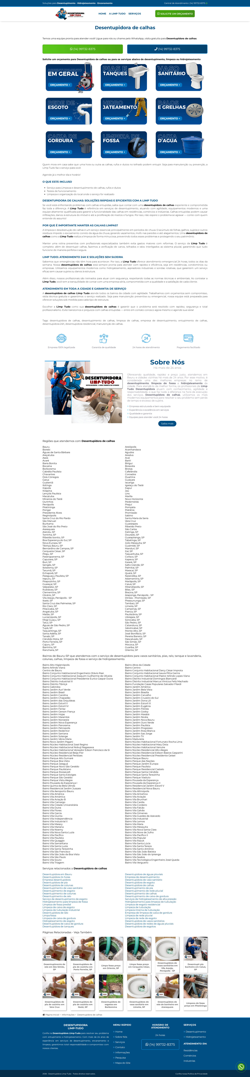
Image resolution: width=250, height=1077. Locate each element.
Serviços (134, 13)
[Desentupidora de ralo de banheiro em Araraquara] (167, 986)
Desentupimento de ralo (57, 896)
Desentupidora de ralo (55, 912)
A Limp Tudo (117, 13)
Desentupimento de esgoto (59, 890)
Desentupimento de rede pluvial (144, 890)
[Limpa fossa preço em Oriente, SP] (111, 949)
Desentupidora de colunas (58, 885)
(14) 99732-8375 (198, 3)
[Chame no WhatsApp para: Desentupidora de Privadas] (180, 77)
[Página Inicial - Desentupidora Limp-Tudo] (69, 14)
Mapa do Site (122, 1063)
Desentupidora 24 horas (56, 877)
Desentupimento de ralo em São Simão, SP (54, 967)
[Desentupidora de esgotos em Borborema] (111, 986)
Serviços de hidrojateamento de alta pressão (150, 899)
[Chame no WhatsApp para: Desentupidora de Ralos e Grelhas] (180, 111)
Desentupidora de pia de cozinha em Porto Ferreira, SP (83, 967)
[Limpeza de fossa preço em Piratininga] (195, 986)
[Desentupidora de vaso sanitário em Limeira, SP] (139, 986)
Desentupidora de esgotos (140, 926)
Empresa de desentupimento (142, 877)
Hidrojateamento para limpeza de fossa (65, 901)
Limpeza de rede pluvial (138, 915)
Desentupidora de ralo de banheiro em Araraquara (167, 1004)
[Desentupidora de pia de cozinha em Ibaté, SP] (83, 986)
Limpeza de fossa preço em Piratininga (195, 1004)
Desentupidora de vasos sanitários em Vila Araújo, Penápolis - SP (167, 967)
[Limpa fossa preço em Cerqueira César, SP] (139, 949)
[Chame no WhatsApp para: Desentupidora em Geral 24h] (70, 77)
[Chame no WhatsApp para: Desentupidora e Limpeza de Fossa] (125, 145)
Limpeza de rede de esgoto (141, 918)
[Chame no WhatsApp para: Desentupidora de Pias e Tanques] (125, 77)
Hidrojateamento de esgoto (59, 921)
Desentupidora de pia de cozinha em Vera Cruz (54, 1004)
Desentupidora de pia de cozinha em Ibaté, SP (83, 1004)
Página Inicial (52, 1014)
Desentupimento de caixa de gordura (147, 896)
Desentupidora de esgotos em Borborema (111, 1004)
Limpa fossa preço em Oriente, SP (111, 966)
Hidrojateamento (196, 1037)
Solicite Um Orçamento (176, 13)
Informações (68, 1014)
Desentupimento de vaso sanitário (63, 888)
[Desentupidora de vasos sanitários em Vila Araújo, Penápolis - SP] (167, 949)
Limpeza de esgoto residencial (142, 904)
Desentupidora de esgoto (140, 882)
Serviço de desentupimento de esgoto (65, 899)
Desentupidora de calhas (139, 885)
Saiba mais (167, 423)
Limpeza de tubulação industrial (61, 910)
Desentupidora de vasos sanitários (144, 921)
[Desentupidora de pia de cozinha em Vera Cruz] (54, 986)
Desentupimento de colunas (59, 893)
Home (102, 13)
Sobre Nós (121, 1037)
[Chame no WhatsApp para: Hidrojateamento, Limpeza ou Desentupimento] (125, 111)
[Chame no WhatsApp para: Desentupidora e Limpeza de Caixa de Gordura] (70, 145)
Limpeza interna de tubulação (142, 910)
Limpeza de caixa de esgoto (59, 907)
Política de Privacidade (197, 1074)
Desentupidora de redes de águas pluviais (149, 923)
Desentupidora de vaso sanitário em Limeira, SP (139, 1004)
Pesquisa (120, 1057)
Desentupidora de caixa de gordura (63, 923)
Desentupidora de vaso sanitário (143, 879)
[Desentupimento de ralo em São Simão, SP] (54, 949)
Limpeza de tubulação (138, 907)
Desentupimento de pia (139, 888)
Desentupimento (196, 1031)
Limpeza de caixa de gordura (59, 918)
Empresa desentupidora (57, 879)
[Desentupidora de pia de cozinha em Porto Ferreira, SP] (83, 949)
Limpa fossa (49, 915)
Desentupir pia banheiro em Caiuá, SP (195, 967)
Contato (120, 1047)
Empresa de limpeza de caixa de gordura (148, 912)
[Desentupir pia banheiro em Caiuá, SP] (195, 949)
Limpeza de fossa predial (57, 904)
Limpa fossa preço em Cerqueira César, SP (139, 967)
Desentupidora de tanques (58, 926)
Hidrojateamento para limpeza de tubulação (150, 901)
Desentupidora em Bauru (57, 874)
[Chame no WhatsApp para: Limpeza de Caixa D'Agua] (180, 145)
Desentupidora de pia (55, 882)
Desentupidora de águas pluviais (144, 874)
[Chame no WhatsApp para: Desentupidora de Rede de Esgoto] (70, 111)
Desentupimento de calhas (141, 893)
